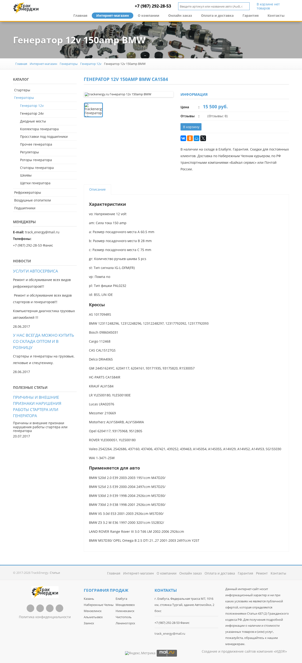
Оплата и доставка (217, 15)
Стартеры (22, 90)
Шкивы (26, 175)
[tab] (97, 189)
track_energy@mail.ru (170, 633)
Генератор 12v (90, 64)
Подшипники (24, 208)
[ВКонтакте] (183, 138)
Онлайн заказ (180, 15)
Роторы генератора (36, 160)
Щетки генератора (35, 183)
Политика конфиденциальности (45, 617)
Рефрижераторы (27, 192)
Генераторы (69, 64)
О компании (148, 15)
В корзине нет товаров (268, 6)
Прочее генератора (36, 144)
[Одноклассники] (190, 138)
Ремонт (262, 573)
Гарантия (251, 15)
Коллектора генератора (39, 129)
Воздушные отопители (32, 200)
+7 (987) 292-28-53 (153, 6)
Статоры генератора (37, 167)
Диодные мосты (33, 121)
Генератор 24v (32, 113)
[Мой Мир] (196, 138)
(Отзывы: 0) (217, 116)
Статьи (55, 573)
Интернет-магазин (112, 15)
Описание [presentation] (97, 189)
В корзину (191, 127)
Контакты (276, 15)
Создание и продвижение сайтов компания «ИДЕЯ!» (244, 651)
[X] (203, 138)
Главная (80, 15)
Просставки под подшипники (44, 136)
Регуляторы (29, 152)
